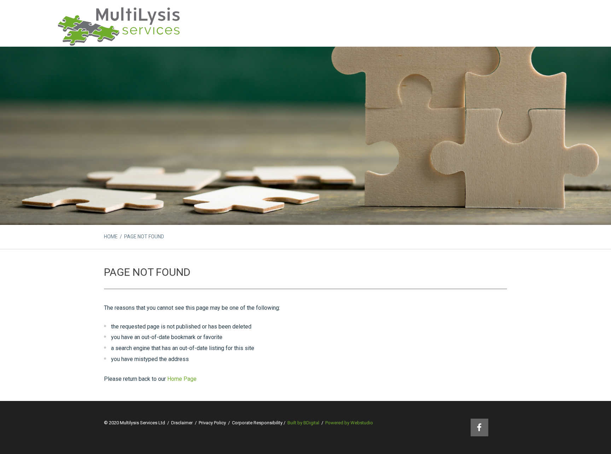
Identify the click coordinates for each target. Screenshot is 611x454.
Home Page (182, 379)
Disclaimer (182, 422)
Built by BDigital (303, 422)
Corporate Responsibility (257, 422)
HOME (111, 236)
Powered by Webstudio (349, 422)
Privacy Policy (212, 422)
